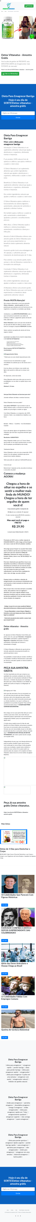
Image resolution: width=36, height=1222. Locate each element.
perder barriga (19, 1067)
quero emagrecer (22, 1119)
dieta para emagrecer (14, 1065)
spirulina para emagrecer (16, 1147)
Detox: (7, 824)
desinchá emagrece (21, 1154)
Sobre (16, 1210)
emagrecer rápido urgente (15, 1143)
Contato (12, 1210)
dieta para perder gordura (18, 1140)
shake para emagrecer (14, 1103)
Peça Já (8, 803)
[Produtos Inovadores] (9, 5)
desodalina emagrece (22, 1105)
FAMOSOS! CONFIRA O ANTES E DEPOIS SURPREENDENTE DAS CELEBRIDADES (16, 930)
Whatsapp (29, 5)
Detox (6, 11)
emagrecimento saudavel (17, 1114)
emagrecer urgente (13, 1117)
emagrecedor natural (20, 1079)
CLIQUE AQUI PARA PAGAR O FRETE (18, 532)
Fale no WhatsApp (11, 73)
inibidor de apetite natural (17, 1081)
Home (2, 11)
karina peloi (18, 1157)
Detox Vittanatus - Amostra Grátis (24, 1210)
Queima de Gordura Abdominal (15, 1030)
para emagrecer (23, 1145)
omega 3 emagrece (15, 1107)
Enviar (18, 117)
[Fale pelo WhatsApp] (0, 0)
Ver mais (4, 905)
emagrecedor (25, 1072)
